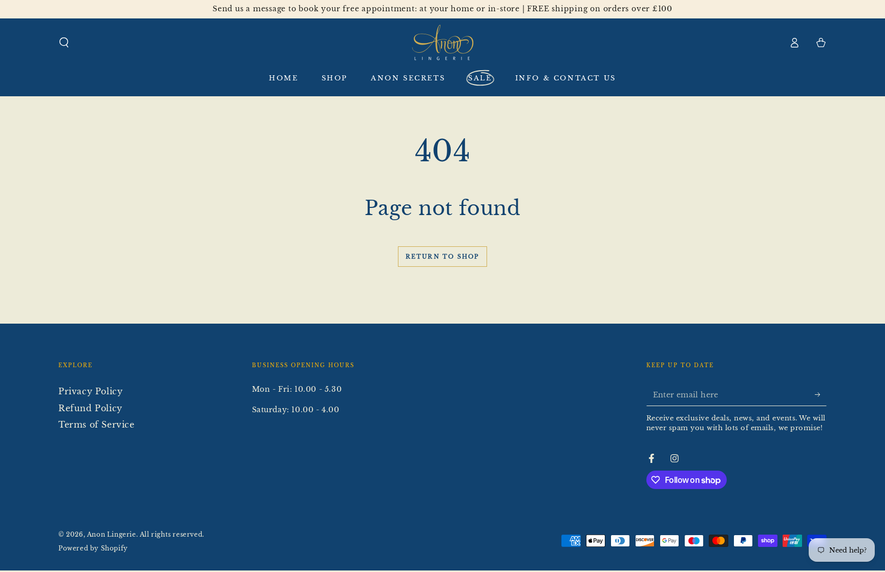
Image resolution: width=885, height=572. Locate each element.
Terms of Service (96, 424)
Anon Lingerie (111, 534)
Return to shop (443, 256)
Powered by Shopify (93, 548)
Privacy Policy (90, 391)
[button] (64, 42)
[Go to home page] (443, 42)
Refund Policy (90, 408)
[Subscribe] (821, 394)
